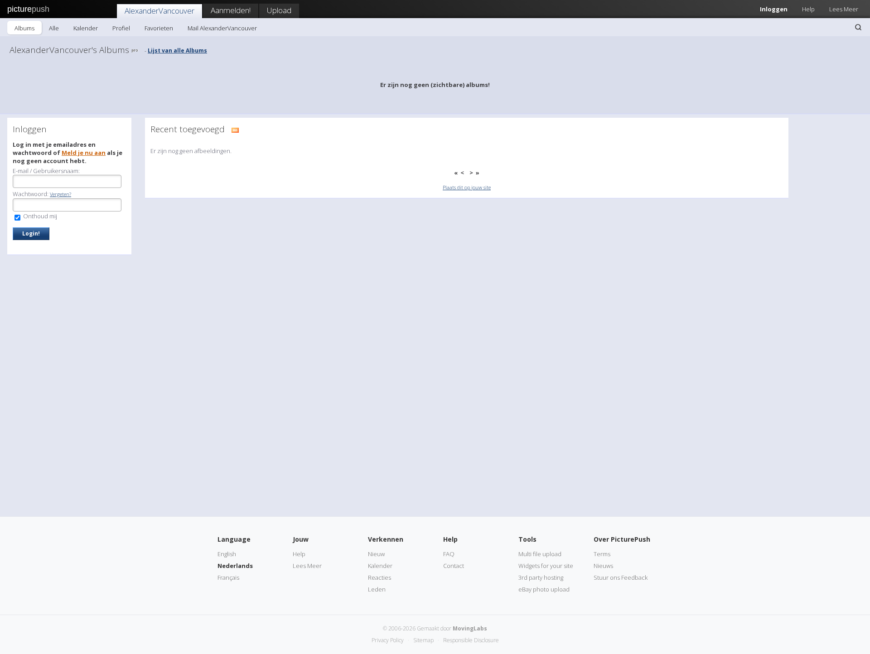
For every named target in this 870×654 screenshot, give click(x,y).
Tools (527, 539)
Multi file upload (539, 554)
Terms (602, 554)
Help (808, 9)
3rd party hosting (540, 577)
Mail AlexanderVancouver (222, 28)
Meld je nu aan (84, 153)
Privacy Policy (388, 640)
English (227, 554)
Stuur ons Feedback (621, 577)
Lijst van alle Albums (177, 50)
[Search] (858, 27)
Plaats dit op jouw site (467, 187)
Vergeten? (60, 194)
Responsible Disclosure (471, 640)
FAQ (448, 554)
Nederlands (235, 566)
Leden (377, 589)
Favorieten (159, 28)
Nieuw (376, 554)
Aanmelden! (231, 10)
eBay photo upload (544, 589)
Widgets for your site (545, 566)
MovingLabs (470, 628)
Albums (24, 28)
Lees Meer (843, 9)
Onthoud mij (39, 216)
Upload (279, 10)
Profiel (121, 28)
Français (228, 577)
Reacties (379, 577)
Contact (453, 566)
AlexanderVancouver (159, 10)
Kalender (85, 28)
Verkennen (385, 539)
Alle (54, 28)
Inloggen (774, 9)
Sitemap (423, 640)
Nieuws (603, 566)
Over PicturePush (622, 539)
